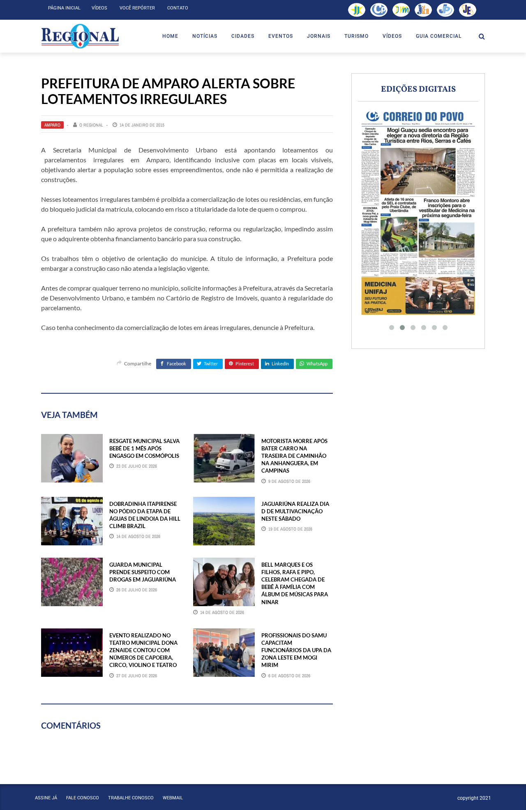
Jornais (318, 36)
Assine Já (46, 798)
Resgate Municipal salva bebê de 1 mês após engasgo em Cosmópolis (144, 448)
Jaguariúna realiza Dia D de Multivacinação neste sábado (295, 511)
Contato (177, 8)
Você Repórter (137, 8)
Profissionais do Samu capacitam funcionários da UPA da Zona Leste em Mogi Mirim (296, 650)
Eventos (280, 36)
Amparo (52, 125)
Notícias (204, 36)
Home (170, 36)
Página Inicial (64, 8)
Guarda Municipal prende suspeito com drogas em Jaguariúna (142, 572)
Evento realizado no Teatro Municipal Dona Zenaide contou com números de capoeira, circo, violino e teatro (143, 650)
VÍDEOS (392, 36)
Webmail (173, 798)
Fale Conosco (82, 798)
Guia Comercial (438, 36)
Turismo (356, 36)
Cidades (242, 36)
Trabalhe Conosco (131, 798)
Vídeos (99, 8)
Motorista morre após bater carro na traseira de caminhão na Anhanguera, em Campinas (294, 456)
